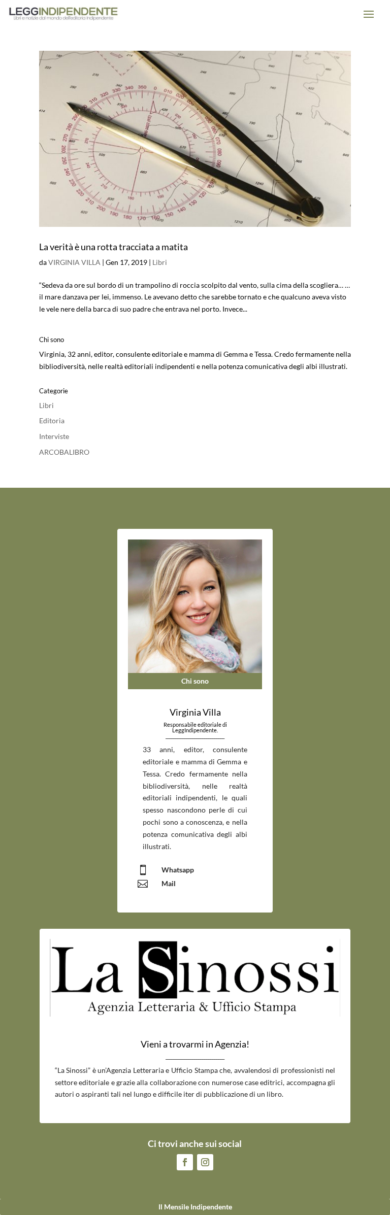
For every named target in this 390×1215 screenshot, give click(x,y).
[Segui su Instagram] (205, 1162)
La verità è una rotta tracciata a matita (113, 246)
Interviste (54, 436)
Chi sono (195, 681)
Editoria (51, 420)
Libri (159, 262)
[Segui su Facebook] (185, 1162)
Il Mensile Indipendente (195, 1206)
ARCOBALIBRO (64, 452)
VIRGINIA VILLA (74, 262)
